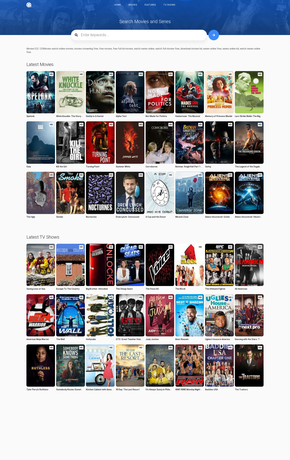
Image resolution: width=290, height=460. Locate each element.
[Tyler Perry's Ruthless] (40, 365)
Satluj (208, 166)
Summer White (123, 166)
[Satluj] (219, 142)
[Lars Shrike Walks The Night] (249, 92)
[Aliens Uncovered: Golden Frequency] (219, 193)
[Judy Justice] (160, 315)
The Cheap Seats (124, 289)
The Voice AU (152, 289)
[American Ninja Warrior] (40, 315)
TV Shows (169, 5)
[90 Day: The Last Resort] (130, 365)
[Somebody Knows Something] (70, 365)
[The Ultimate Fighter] (219, 265)
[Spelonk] (40, 92)
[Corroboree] (160, 142)
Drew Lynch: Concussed (127, 217)
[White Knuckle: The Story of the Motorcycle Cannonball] (70, 92)
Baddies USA (211, 389)
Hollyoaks (91, 339)
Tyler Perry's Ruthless (37, 389)
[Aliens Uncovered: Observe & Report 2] (249, 193)
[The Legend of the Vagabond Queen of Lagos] (249, 142)
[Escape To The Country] (70, 265)
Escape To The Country (67, 289)
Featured (150, 5)
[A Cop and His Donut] (160, 193)
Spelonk (30, 116)
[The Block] (189, 265)
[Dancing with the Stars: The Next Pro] (249, 315)
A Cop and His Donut (156, 217)
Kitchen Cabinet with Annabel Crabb (103, 389)
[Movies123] (29, 5)
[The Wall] (70, 315)
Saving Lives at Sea (35, 289)
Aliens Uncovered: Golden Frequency (223, 217)
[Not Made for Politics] (160, 92)
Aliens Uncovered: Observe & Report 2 (253, 217)
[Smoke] (70, 193)
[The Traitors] (249, 365)
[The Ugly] (40, 193)
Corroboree (151, 166)
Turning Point (92, 166)
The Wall (60, 339)
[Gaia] (40, 142)
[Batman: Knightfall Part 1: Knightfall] (189, 142)
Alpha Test (121, 116)
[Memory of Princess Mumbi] (219, 92)
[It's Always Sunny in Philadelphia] (160, 365)
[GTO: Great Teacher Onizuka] (130, 315)
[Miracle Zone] (189, 193)
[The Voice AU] (160, 265)
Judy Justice (152, 339)
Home (118, 5)
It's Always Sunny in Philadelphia (161, 389)
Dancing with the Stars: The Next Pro (253, 339)
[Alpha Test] (130, 92)
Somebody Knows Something (70, 389)
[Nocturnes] (100, 193)
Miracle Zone (181, 217)
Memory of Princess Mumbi (218, 116)
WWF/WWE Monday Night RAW (190, 389)
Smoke (59, 217)
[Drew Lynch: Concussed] (130, 193)
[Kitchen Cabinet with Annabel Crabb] (100, 365)
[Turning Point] (100, 142)
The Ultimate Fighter (215, 289)
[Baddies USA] (219, 365)
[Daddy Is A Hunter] (100, 92)
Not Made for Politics (156, 116)
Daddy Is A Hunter (95, 116)
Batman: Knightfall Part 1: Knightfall (193, 166)
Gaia (28, 166)
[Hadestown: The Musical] (189, 92)
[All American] (249, 265)
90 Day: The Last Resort (128, 389)
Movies (133, 5)
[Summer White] (130, 142)
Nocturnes (91, 217)
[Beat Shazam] (189, 315)
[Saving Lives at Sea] (40, 265)
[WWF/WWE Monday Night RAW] (189, 365)
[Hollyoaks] (100, 315)
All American (241, 289)
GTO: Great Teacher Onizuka (130, 339)
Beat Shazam (181, 339)
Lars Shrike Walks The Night (248, 116)
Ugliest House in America (217, 339)
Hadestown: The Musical (187, 116)
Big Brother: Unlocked (97, 289)
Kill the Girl (61, 166)
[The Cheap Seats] (130, 265)
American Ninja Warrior (37, 339)
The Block (180, 289)
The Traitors (241, 389)
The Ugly (30, 217)
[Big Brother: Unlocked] (100, 265)
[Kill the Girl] (70, 142)
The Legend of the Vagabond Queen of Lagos (257, 166)
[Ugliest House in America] (219, 315)
